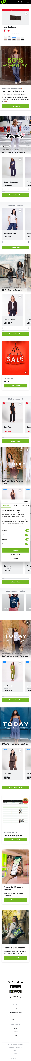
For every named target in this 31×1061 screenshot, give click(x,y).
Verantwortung (15, 1039)
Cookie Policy (15, 1050)
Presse (15, 1035)
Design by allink (15, 1059)
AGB (15, 1053)
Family (15, 1056)
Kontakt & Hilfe (15, 1016)
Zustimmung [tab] (5, 505)
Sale (3, 403)
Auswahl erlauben (15, 554)
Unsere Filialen (15, 1009)
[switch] (27, 535)
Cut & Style (15, 1019)
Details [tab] (15, 505)
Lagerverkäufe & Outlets (15, 1012)
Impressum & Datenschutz (15, 1047)
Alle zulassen (15, 550)
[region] (15, 135)
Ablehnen (15, 558)
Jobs (15, 1028)
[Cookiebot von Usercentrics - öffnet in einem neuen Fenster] (23, 501)
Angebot (4, 489)
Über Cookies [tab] (25, 505)
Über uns (15, 1031)
